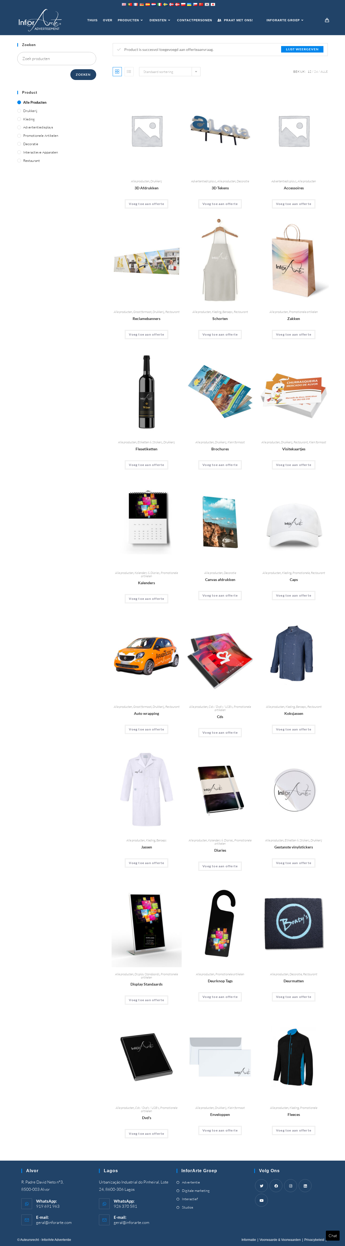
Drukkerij (156, 181)
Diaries (220, 850)
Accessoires (294, 188)
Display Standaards (147, 974)
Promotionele (301, 573)
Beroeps (227, 312)
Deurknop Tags (220, 981)
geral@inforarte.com (54, 1222)
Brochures (220, 449)
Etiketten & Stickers (149, 442)
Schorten (220, 318)
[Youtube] (261, 1200)
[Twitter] (261, 1185)
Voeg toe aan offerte (146, 204)
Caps (294, 579)
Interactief (190, 1199)
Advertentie (191, 1182)
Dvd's (146, 1117)
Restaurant (172, 312)
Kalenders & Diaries (147, 573)
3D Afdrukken (146, 188)
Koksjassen (293, 713)
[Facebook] (276, 1185)
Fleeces (294, 1114)
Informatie (249, 1240)
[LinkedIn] (305, 1185)
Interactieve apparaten (40, 152)
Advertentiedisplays (203, 181)
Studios (187, 1207)
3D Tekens (220, 188)
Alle (324, 71)
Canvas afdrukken (220, 579)
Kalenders (146, 582)
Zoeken (83, 74)
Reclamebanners (146, 318)
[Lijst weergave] (129, 71)
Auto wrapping (146, 713)
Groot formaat (142, 312)
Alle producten (140, 181)
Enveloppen (220, 1114)
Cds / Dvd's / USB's (221, 707)
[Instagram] (290, 1185)
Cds (220, 716)
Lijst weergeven (302, 49)
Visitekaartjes (293, 449)
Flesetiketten (146, 449)
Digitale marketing (196, 1190)
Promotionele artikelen (303, 312)
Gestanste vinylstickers (293, 847)
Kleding (216, 312)
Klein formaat (236, 442)
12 (309, 71)
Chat (333, 1235)
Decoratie (243, 181)
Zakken (293, 318)
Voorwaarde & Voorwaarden (280, 1240)
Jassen (146, 847)
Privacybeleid (314, 1240)
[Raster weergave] (117, 71)
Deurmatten (294, 981)
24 (316, 71)
